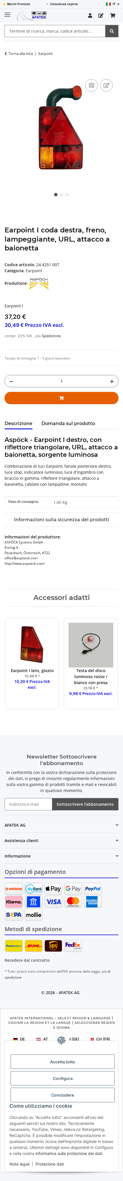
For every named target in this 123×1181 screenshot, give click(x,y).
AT (45, 1039)
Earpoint (34, 270)
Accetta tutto (62, 1061)
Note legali (19, 1164)
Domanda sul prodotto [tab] (68, 423)
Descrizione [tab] (18, 423)
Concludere (62, 1095)
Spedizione (51, 336)
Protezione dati (49, 1164)
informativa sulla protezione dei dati (68, 1153)
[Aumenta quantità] (112, 381)
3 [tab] (67, 194)
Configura (63, 1078)
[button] (90, 15)
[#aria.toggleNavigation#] (7, 12)
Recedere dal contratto (27, 960)
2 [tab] (61, 194)
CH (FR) (103, 1039)
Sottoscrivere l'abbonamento (85, 804)
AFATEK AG (69, 992)
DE (22, 1039)
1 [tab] (55, 194)
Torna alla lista (21, 53)
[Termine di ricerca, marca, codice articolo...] (111, 31)
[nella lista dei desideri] (106, 85)
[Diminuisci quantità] (11, 381)
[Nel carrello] (9, 71)
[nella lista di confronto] (91, 85)
